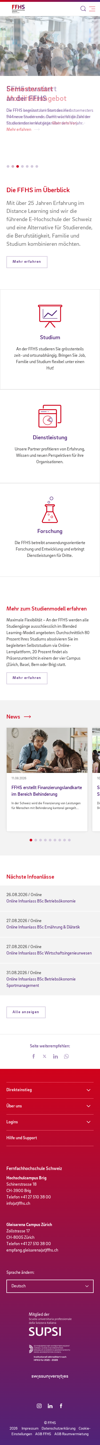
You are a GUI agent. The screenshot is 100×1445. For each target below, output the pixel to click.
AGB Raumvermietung (71, 1434)
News (13, 717)
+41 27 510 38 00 (36, 1197)
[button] (33, 1057)
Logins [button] (12, 1122)
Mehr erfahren (65, 123)
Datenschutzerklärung (58, 1428)
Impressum (30, 1428)
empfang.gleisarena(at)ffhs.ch (32, 1250)
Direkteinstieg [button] (19, 1090)
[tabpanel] (47, 780)
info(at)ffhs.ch (18, 1204)
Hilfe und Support (21, 1138)
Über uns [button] (14, 1106)
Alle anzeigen (26, 1012)
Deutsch (18, 1286)
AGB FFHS (43, 1434)
